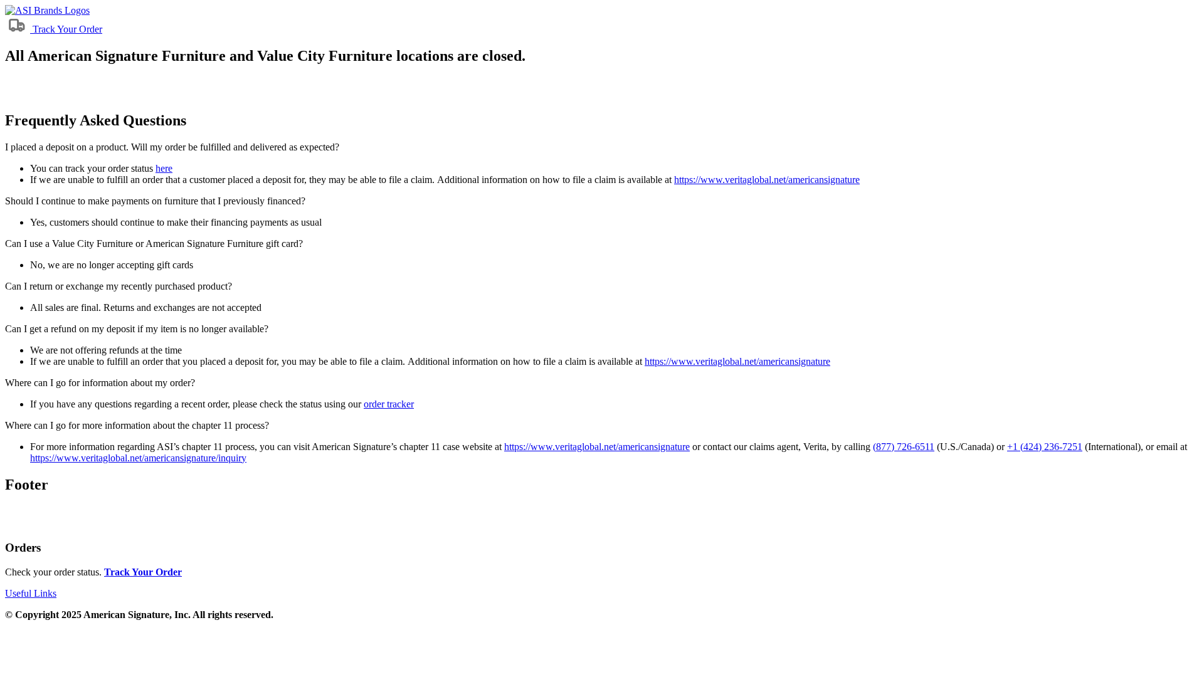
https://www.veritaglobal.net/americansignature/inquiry (138, 458)
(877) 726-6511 (903, 446)
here (164, 168)
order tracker (389, 404)
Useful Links (30, 593)
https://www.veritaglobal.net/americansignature (767, 179)
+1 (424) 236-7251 (1044, 446)
